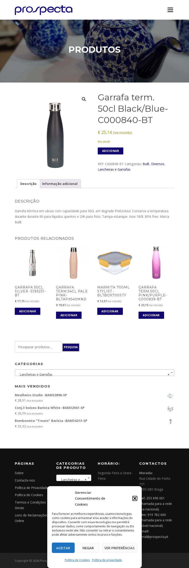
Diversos (157, 164)
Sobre (19, 473)
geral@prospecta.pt (153, 536)
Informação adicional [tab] (59, 183)
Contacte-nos (25, 480)
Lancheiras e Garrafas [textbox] (93, 374)
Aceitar (63, 548)
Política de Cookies (77, 560)
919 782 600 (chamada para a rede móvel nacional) (155, 520)
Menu (170, 10)
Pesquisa (71, 347)
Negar (88, 548)
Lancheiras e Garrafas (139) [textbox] (74, 479)
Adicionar (110, 151)
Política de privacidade (107, 560)
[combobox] (94, 372)
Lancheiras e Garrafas (114, 169)
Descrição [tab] (28, 183)
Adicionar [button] (27, 311)
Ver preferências (119, 548)
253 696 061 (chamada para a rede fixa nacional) (155, 503)
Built (146, 164)
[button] (135, 498)
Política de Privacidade (31, 487)
